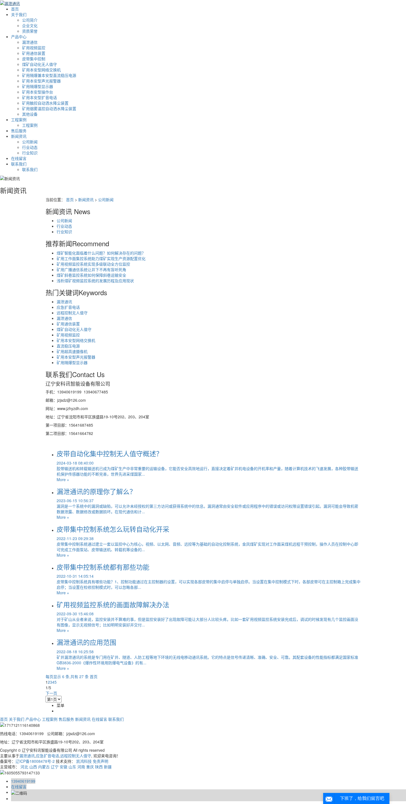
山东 (72, 766)
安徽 (63, 766)
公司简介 (30, 20)
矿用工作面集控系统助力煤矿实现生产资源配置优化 (101, 258)
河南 (81, 766)
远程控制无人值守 (72, 312)
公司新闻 (30, 141)
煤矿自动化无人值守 (39, 64)
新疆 (108, 766)
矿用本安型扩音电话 (39, 97)
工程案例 (19, 119)
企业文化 (30, 25)
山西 (33, 766)
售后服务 (19, 130)
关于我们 (19, 14)
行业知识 (30, 152)
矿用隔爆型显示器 (37, 86)
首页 (15, 9)
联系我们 (19, 164)
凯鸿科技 (84, 761)
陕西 (99, 766)
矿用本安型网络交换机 (41, 69)
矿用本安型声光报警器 (41, 81)
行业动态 (30, 147)
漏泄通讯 (64, 301)
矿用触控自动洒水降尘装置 (45, 103)
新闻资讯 (19, 136)
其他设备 (30, 114)
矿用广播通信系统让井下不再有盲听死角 (91, 269)
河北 (24, 766)
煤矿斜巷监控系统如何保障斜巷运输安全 (91, 275)
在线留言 (19, 158)
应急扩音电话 (68, 307)
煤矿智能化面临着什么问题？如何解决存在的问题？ (101, 253)
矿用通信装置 (33, 53)
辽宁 (55, 766)
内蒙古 (44, 766)
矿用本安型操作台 (37, 92)
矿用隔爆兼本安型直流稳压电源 (49, 75)
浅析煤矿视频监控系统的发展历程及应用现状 (95, 280)
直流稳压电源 (68, 346)
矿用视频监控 (33, 47)
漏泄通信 (30, 42)
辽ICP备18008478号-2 (35, 761)
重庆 (90, 766)
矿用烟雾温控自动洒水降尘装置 (49, 108)
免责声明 (100, 761)
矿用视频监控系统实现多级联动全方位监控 (93, 264)
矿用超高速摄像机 (72, 351)
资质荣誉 (30, 31)
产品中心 (19, 36)
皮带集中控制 (33, 58)
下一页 (51, 693)
